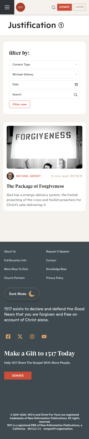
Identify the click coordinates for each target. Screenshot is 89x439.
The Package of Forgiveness (35, 186)
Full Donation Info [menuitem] (15, 260)
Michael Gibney (28, 176)
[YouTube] (44, 336)
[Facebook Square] (8, 336)
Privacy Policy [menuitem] (54, 278)
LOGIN (80, 7)
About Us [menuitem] (10, 251)
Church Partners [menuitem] (14, 278)
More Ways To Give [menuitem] (16, 269)
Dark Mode (17, 294)
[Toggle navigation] (7, 7)
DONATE (64, 7)
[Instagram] (32, 336)
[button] (53, 7)
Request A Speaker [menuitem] (57, 251)
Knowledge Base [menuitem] (56, 269)
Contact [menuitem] (51, 260)
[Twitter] (20, 336)
